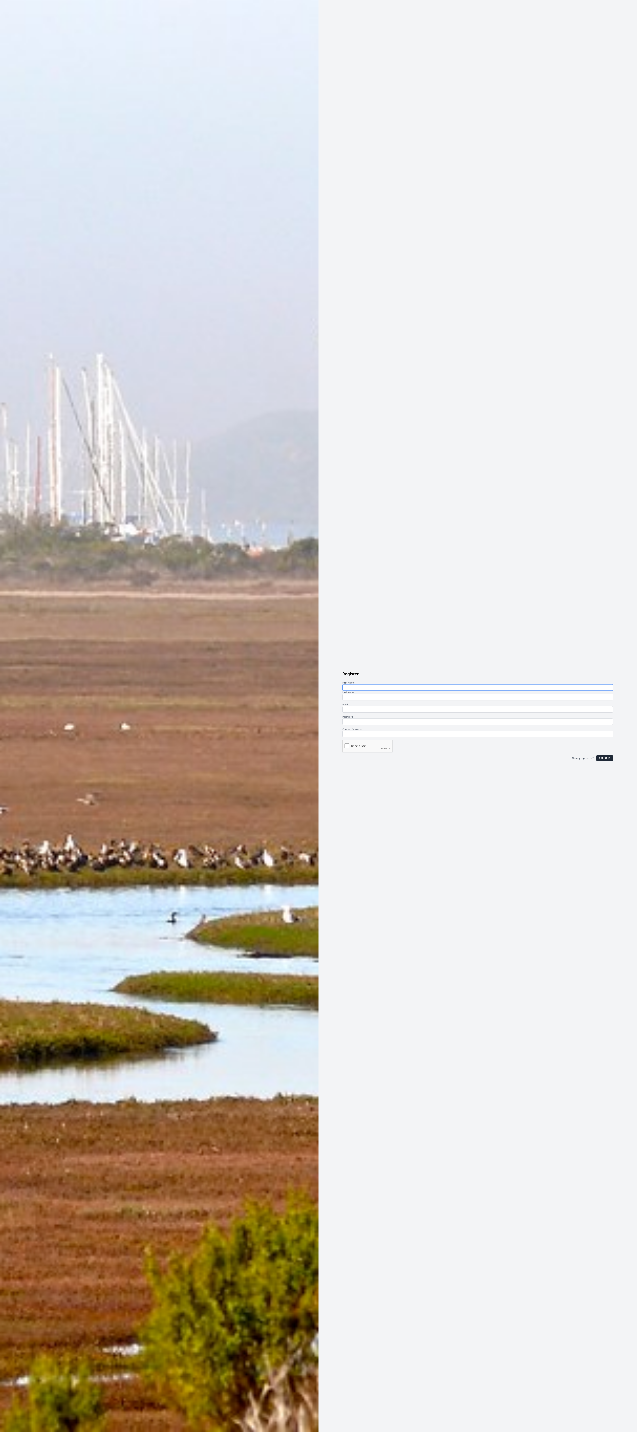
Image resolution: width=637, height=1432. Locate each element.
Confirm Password (352, 729)
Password (347, 716)
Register (604, 758)
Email (345, 704)
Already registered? (583, 758)
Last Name (348, 692)
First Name (348, 682)
